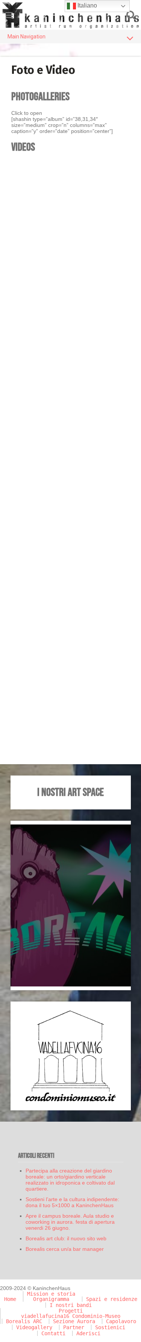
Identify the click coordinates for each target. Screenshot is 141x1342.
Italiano (86, 5)
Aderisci (88, 1333)
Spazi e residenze (111, 1299)
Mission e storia (51, 1294)
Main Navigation (26, 37)
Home (10, 1299)
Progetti (71, 1311)
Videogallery (34, 1327)
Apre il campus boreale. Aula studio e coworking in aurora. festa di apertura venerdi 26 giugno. (70, 1222)
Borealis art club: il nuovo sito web (66, 1238)
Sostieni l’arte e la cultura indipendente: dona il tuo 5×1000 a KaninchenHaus (72, 1202)
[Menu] (9, 15)
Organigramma (51, 1299)
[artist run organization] (70, 15)
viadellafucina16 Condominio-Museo (70, 1316)
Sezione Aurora (74, 1321)
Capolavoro (121, 1321)
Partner (73, 1327)
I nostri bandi (71, 1305)
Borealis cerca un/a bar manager (65, 1249)
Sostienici (110, 1327)
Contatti (53, 1333)
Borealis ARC (24, 1321)
